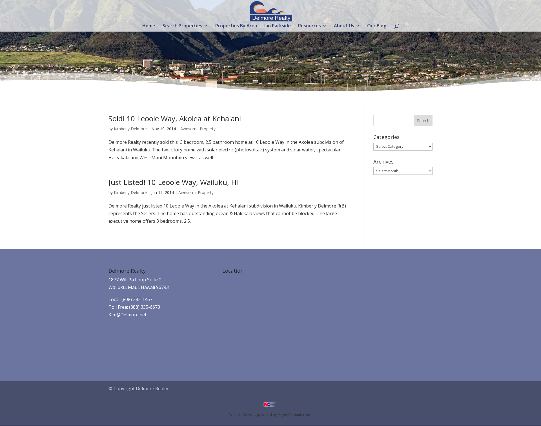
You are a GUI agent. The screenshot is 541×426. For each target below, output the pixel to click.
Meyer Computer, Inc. (295, 414)
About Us (344, 26)
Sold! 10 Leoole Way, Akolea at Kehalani (174, 118)
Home (148, 26)
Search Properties (182, 26)
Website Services (242, 414)
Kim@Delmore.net (127, 315)
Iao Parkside (277, 26)
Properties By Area (236, 26)
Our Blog (376, 26)
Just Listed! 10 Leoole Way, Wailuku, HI (173, 182)
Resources (309, 26)
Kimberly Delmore (130, 128)
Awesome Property (198, 128)
